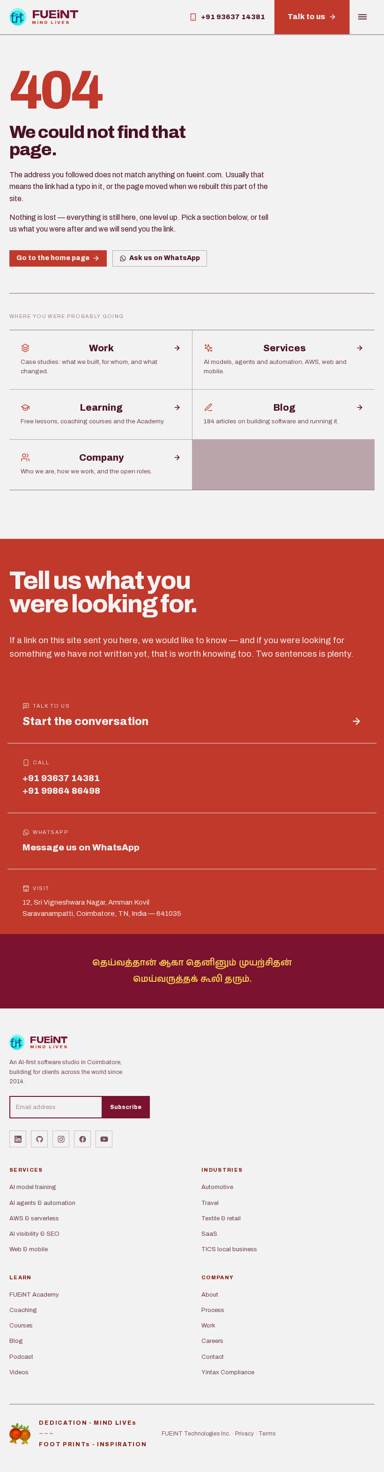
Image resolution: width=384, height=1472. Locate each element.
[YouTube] (104, 1139)
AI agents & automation (42, 1203)
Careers (212, 1341)
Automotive (217, 1187)
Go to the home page (52, 257)
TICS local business (229, 1249)
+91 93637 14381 (61, 778)
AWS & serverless (34, 1218)
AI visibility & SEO (34, 1234)
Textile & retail (221, 1218)
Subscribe (125, 1107)
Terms (266, 1433)
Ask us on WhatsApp (164, 257)
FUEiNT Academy (34, 1294)
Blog (16, 1341)
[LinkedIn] (17, 1139)
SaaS (209, 1234)
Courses (21, 1325)
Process (212, 1310)
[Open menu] (362, 17)
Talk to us (306, 17)
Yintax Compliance (227, 1372)
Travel (210, 1203)
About (209, 1294)
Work (208, 1325)
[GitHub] (39, 1139)
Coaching (23, 1310)
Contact (212, 1357)
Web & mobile (28, 1249)
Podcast (21, 1357)
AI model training (32, 1187)
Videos (19, 1372)
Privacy (244, 1433)
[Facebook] (82, 1139)
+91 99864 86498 (61, 791)
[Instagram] (60, 1139)
